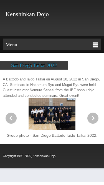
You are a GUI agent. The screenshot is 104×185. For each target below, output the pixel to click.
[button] (52, 118)
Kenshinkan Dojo (27, 14)
